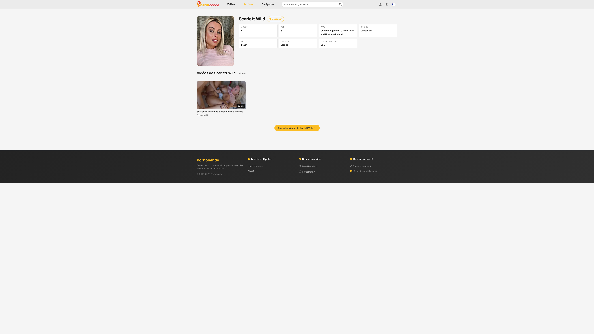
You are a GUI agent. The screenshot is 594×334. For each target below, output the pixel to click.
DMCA (251, 171)
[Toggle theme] (387, 4)
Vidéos (231, 4)
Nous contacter (255, 166)
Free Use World (309, 166)
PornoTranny (308, 171)
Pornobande (209, 4)
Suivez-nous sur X (362, 166)
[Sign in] (380, 4)
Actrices (248, 4)
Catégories (268, 4)
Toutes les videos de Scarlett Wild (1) (297, 128)
